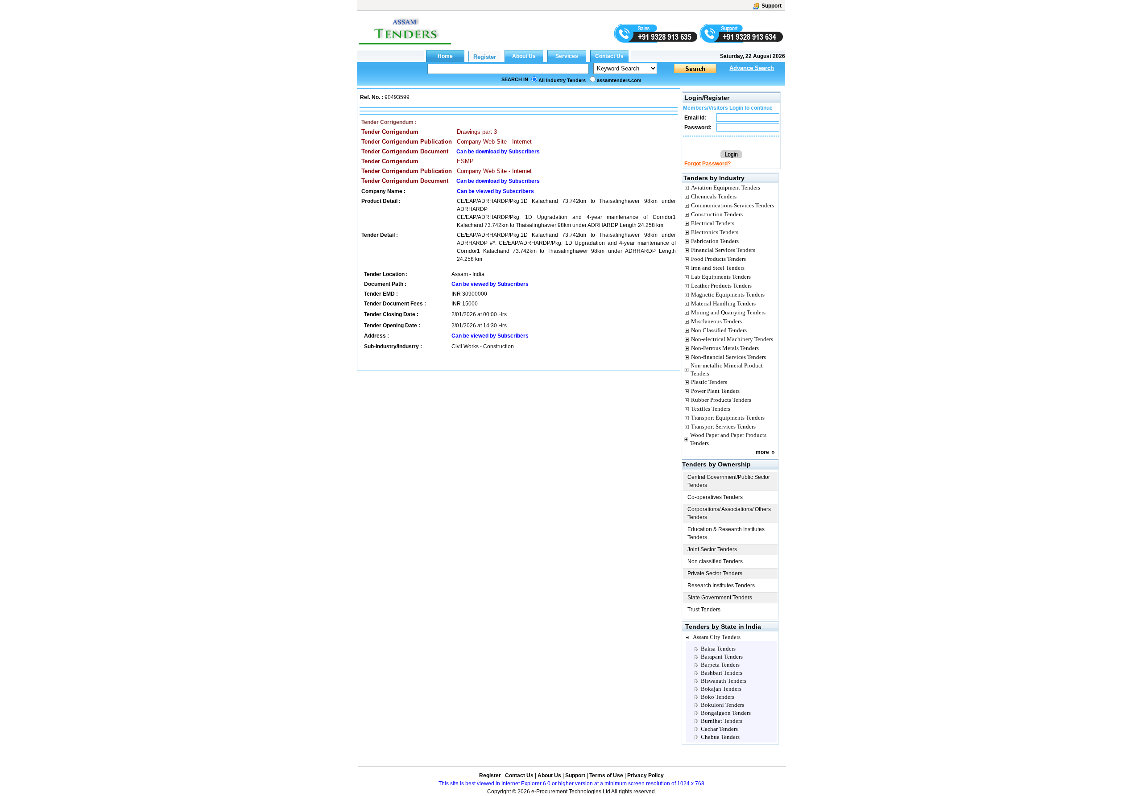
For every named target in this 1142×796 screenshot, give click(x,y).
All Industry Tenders (562, 80)
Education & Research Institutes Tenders (726, 533)
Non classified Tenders (715, 561)
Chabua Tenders (720, 737)
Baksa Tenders (718, 648)
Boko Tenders (717, 696)
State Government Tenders (719, 597)
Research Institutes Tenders (721, 585)
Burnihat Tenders (721, 721)
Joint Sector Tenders (712, 549)
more (762, 452)
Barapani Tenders (722, 656)
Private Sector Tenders (714, 573)
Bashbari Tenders (721, 672)
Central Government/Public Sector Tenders (728, 481)
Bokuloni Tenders (722, 704)
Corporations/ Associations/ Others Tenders (729, 513)
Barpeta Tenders (720, 664)
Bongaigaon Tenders (726, 712)
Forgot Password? (707, 164)
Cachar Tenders (719, 729)
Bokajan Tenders (721, 688)
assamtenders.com (619, 80)
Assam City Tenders (717, 637)
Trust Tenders (703, 609)
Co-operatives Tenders (715, 497)
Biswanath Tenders (723, 680)
